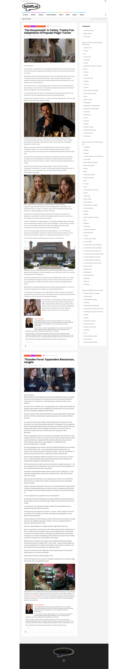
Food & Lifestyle (51, 15)
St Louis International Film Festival (93, 254)
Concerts (86, 84)
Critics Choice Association (91, 90)
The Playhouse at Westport (91, 305)
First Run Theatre (89, 127)
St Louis (86, 235)
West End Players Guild (90, 336)
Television (86, 284)
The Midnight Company (90, 299)
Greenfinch (87, 147)
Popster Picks (87, 199)
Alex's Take (87, 36)
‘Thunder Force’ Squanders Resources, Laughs (49, 361)
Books (85, 69)
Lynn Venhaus (29, 36)
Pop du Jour (87, 196)
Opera (85, 187)
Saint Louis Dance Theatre (91, 217)
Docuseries (87, 111)
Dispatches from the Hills (91, 108)
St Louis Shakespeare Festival (92, 257)
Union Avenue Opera (89, 321)
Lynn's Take (87, 159)
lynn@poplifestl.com (26, 1)
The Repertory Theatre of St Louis (93, 308)
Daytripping (87, 102)
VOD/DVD (86, 330)
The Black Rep (88, 296)
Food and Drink (88, 133)
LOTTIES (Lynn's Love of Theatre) (93, 156)
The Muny (86, 302)
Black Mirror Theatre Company (93, 66)
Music (61, 15)
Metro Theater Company (91, 162)
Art (85, 54)
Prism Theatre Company (90, 205)
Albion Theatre (88, 33)
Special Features (88, 232)
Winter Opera (88, 339)
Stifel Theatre (87, 272)
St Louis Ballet (88, 241)
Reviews (43, 26)
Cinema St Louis (88, 78)
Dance (85, 96)
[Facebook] (25, 346)
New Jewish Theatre (89, 174)
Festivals (86, 124)
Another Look (87, 47)
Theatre (40, 15)
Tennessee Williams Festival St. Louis (92, 290)
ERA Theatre (87, 114)
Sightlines (86, 223)
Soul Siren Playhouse (90, 229)
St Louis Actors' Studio (90, 238)
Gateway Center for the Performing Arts (92, 143)
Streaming (87, 278)
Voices (82, 15)
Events (75, 15)
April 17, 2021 (38, 365)
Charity (86, 75)
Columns (86, 81)
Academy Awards (89, 30)
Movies (33, 15)
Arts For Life (87, 57)
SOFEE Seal (87, 226)
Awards (86, 63)
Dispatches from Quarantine (92, 105)
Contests (86, 87)
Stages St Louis (88, 266)
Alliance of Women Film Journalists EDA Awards (92, 43)
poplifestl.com (29, 341)
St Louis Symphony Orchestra (92, 260)
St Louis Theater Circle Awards (92, 263)
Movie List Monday (89, 165)
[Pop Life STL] (31, 7)
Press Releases (88, 202)
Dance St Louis (88, 99)
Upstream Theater (89, 324)
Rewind (86, 214)
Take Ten (86, 281)
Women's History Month (90, 342)
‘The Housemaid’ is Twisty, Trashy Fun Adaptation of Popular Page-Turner (49, 31)
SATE (85, 220)
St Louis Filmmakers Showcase (92, 251)
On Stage (86, 184)
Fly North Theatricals (90, 130)
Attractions (87, 60)
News (68, 15)
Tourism (86, 318)
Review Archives (88, 208)
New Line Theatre (89, 177)
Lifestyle (86, 150)
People (86, 193)
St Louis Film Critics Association (93, 244)
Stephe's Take (88, 269)
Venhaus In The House (90, 327)
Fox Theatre (87, 136)
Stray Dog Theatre (89, 275)
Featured (27, 26)
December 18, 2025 (40, 36)
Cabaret (86, 72)
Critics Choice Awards (90, 93)
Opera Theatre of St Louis (91, 190)
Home (26, 15)
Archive (86, 50)
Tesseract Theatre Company (92, 293)
